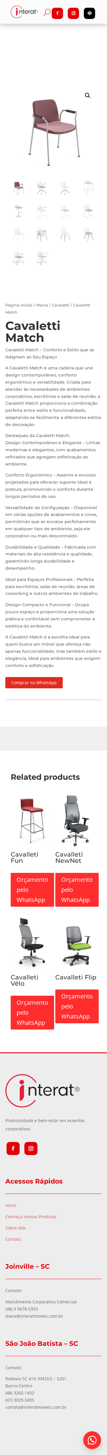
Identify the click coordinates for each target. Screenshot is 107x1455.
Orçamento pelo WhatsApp (32, 890)
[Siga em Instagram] (30, 1148)
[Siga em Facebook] (13, 1148)
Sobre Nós (15, 1228)
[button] (92, 1440)
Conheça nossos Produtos (30, 1216)
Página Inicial (18, 305)
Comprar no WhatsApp (34, 682)
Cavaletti (60, 305)
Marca (42, 305)
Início (10, 1205)
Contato (13, 1239)
